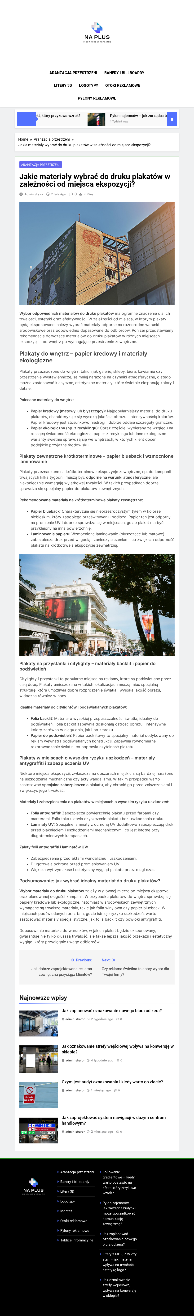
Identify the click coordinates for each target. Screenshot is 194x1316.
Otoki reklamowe (122, 85)
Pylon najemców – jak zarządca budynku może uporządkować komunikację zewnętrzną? (119, 1213)
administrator (33, 194)
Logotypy (88, 85)
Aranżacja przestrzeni (73, 73)
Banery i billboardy (124, 73)
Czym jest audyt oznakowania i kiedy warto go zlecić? (112, 1082)
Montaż (66, 1211)
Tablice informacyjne (76, 1240)
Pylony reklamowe (97, 98)
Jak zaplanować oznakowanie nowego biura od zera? (112, 1010)
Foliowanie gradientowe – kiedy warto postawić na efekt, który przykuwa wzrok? (119, 1182)
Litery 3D (63, 85)
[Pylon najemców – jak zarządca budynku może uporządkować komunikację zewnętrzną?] (79, 122)
